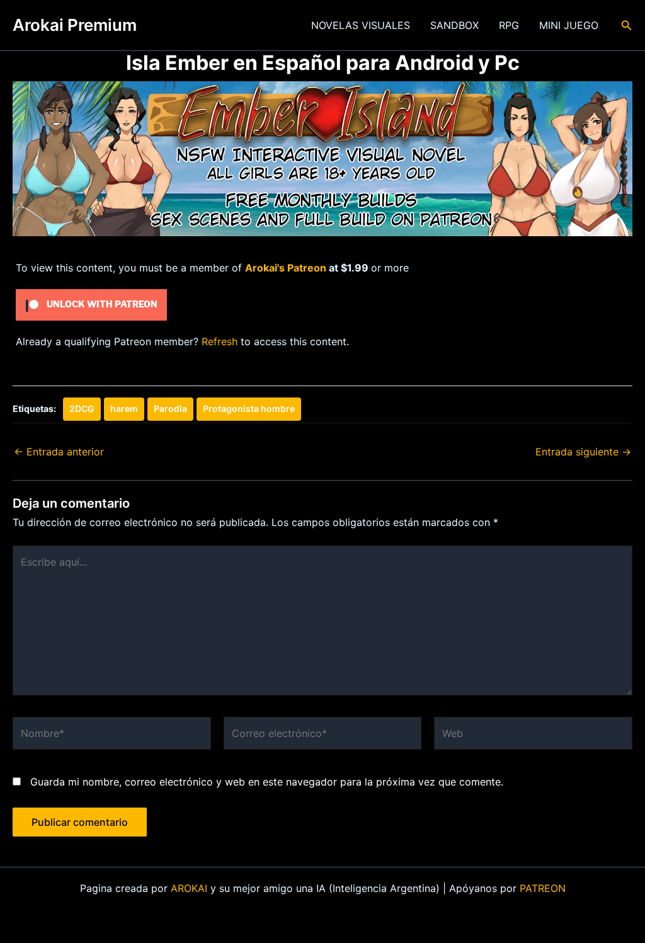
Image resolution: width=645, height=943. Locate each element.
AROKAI (189, 888)
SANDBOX (454, 25)
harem (124, 408)
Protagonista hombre (249, 408)
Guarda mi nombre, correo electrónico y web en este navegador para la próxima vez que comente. (266, 781)
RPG (509, 25)
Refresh (219, 341)
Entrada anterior (59, 452)
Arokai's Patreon (285, 267)
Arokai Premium (75, 25)
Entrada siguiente (583, 452)
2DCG (81, 408)
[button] (626, 25)
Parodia (170, 408)
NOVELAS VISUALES (360, 25)
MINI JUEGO (568, 25)
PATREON (543, 888)
